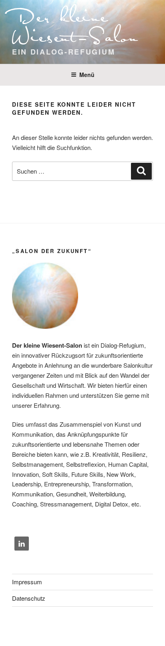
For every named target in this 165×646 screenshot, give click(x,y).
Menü (87, 75)
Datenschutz (28, 598)
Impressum (27, 581)
